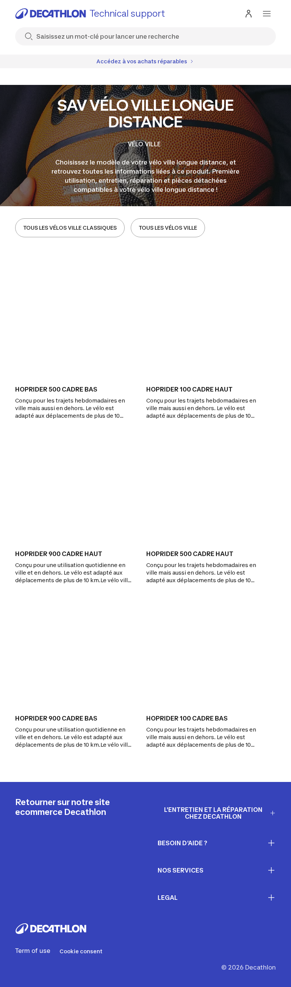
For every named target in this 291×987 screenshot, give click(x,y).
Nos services (180, 870)
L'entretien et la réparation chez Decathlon (213, 813)
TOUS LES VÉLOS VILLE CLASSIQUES (70, 227)
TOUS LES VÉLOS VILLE (168, 227)
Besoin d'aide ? (182, 843)
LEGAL (168, 897)
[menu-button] (267, 14)
